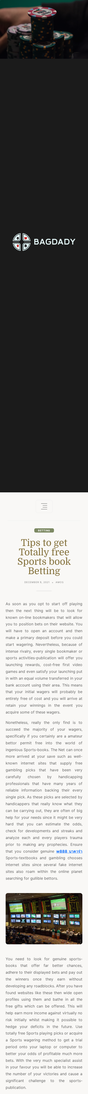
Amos (60, 582)
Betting (44, 530)
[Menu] (44, 506)
